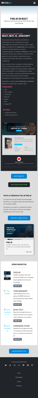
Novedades (19, 377)
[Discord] (28, 365)
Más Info (29, 252)
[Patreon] (23, 365)
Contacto (19, 386)
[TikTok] (10, 365)
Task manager (20, 291)
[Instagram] (14, 365)
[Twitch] (32, 365)
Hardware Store (21, 326)
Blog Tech (18, 310)
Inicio (19, 373)
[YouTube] (6, 365)
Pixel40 (9, 242)
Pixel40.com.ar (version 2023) (12, 34)
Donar (19, 381)
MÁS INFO (17, 286)
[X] (19, 365)
